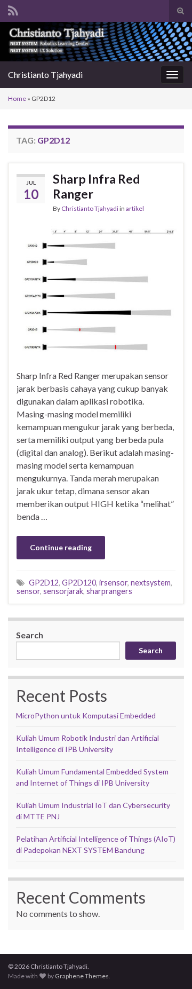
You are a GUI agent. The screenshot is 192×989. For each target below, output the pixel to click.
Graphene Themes (82, 976)
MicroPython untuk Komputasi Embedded (86, 715)
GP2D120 (79, 582)
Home (17, 98)
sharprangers (109, 591)
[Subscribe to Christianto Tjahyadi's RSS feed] (13, 9)
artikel (135, 208)
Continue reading (61, 547)
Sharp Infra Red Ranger (96, 186)
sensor (28, 591)
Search (29, 635)
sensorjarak (63, 591)
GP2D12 (44, 582)
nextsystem (151, 582)
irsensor (113, 582)
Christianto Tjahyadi (45, 74)
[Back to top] (168, 965)
